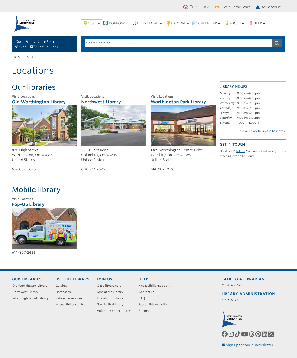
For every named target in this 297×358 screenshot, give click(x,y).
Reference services (70, 298)
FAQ (143, 298)
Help (257, 23)
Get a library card (110, 285)
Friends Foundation (112, 298)
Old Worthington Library (31, 285)
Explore (178, 23)
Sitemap (146, 310)
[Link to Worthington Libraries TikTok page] (238, 334)
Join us (104, 279)
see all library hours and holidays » (263, 131)
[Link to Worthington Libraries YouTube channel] (245, 334)
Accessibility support (156, 285)
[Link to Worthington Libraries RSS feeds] (271, 334)
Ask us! (240, 151)
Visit (92, 23)
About (235, 23)
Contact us (148, 292)
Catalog (63, 285)
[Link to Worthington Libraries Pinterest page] (258, 334)
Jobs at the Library (111, 292)
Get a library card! (237, 7)
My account (272, 7)
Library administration (248, 294)
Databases (65, 292)
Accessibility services (73, 304)
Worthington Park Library (32, 298)
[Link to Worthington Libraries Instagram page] (232, 334)
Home (17, 57)
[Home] (24, 23)
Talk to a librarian (243, 279)
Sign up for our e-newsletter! (249, 345)
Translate (198, 7)
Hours (22, 46)
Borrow (117, 23)
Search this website (154, 304)
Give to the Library (111, 304)
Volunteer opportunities (116, 310)
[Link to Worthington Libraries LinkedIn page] (265, 334)
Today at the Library (45, 46)
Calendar (207, 23)
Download (148, 23)
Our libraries (27, 279)
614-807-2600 (232, 300)
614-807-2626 (232, 285)
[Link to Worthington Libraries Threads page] (252, 334)
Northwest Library (27, 292)
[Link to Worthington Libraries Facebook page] (225, 334)
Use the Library (72, 279)
